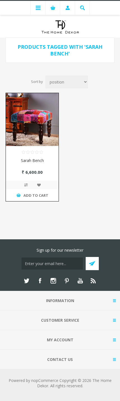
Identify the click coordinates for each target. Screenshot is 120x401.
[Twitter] (26, 280)
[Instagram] (53, 280)
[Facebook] (39, 280)
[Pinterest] (66, 280)
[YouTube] (80, 280)
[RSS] (93, 280)
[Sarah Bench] (32, 119)
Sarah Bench (32, 160)
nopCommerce (44, 380)
